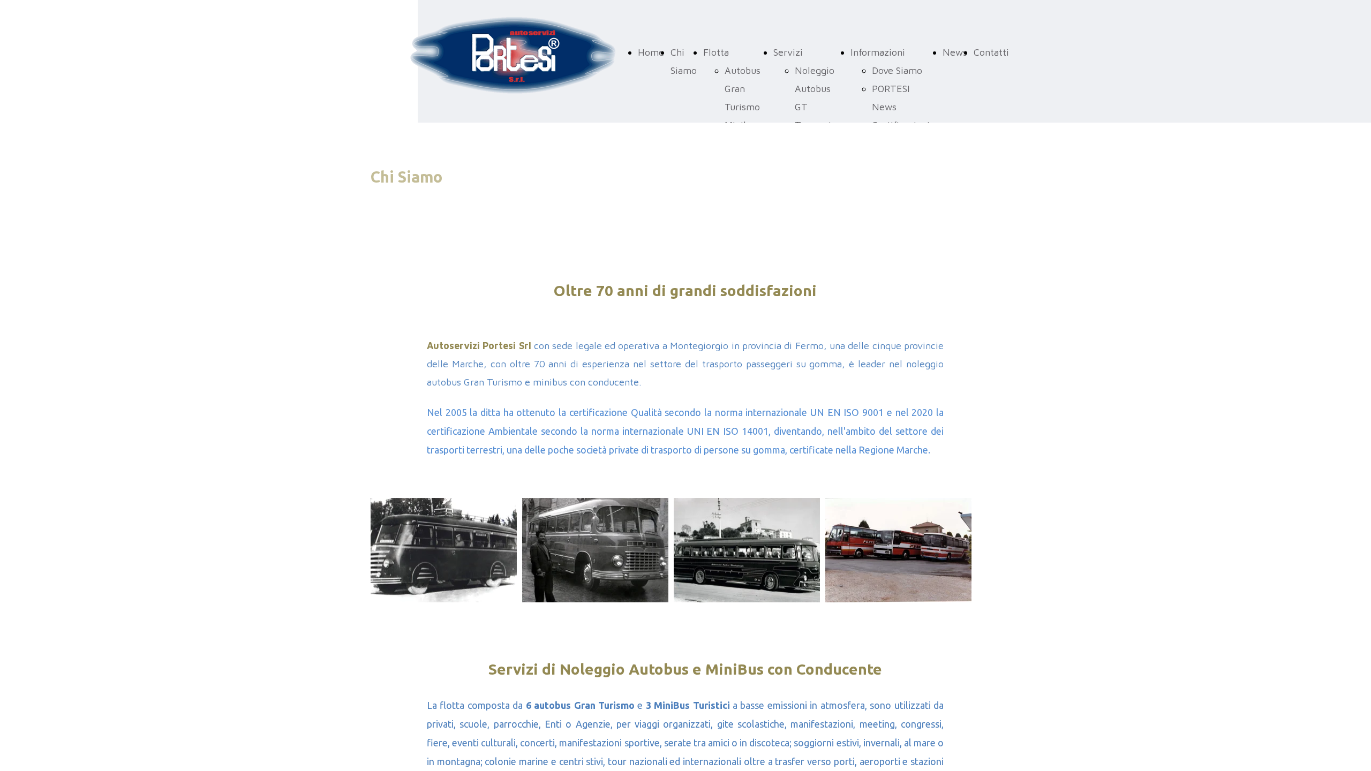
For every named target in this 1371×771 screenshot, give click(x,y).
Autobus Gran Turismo (742, 88)
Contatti (991, 52)
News (955, 52)
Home (651, 52)
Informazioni (877, 52)
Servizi (788, 52)
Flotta (716, 52)
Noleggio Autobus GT (814, 88)
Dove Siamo (897, 70)
